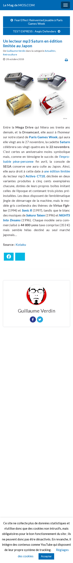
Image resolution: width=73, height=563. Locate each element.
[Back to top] (64, 554)
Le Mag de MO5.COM (19, 5)
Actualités (50, 50)
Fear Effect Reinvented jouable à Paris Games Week (39, 21)
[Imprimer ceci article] (66, 60)
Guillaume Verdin (16, 50)
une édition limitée (57, 171)
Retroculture (10, 54)
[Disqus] (36, 386)
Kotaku (21, 244)
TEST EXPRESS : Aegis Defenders (34, 31)
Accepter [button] (46, 556)
